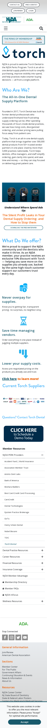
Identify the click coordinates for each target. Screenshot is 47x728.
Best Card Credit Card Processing (19, 493)
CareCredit (9, 499)
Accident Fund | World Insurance (19, 461)
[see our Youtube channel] (25, 637)
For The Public (9, 669)
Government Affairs (11, 672)
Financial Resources (12, 563)
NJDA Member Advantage (15, 575)
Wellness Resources (12, 601)
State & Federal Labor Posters (16, 698)
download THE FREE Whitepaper (24, 228)
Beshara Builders (12, 486)
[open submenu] (42, 550)
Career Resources (11, 556)
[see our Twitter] (18, 637)
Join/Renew (18, 11)
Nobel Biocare (10, 531)
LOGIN (31, 11)
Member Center (10, 666)
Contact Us (14, 5)
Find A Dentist (31, 5)
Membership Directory (16, 582)
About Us (6, 681)
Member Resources (14, 448)
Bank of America (11, 480)
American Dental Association (16, 655)
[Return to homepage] (23, 20)
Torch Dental (10, 544)
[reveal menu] (5, 28)
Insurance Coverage (12, 569)
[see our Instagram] (11, 637)
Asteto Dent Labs (12, 474)
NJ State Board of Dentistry (15, 695)
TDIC (6, 537)
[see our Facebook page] (5, 637)
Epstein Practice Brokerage (16, 512)
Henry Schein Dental (13, 525)
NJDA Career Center (12, 692)
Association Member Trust (16, 467)
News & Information (12, 678)
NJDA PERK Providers (13, 455)
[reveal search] (41, 28)
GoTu (6, 518)
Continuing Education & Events (17, 675)
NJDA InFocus (11, 594)
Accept (24, 722)
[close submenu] (42, 455)
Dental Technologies (13, 506)
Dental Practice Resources (15, 550)
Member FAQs (12, 588)
